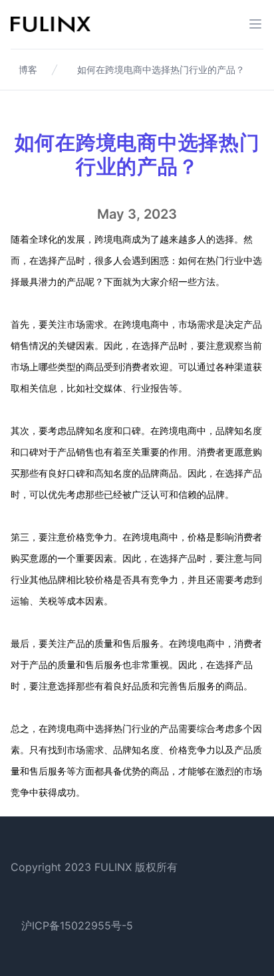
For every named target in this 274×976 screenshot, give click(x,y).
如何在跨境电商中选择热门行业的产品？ (161, 69)
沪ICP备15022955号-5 (77, 925)
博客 (28, 69)
